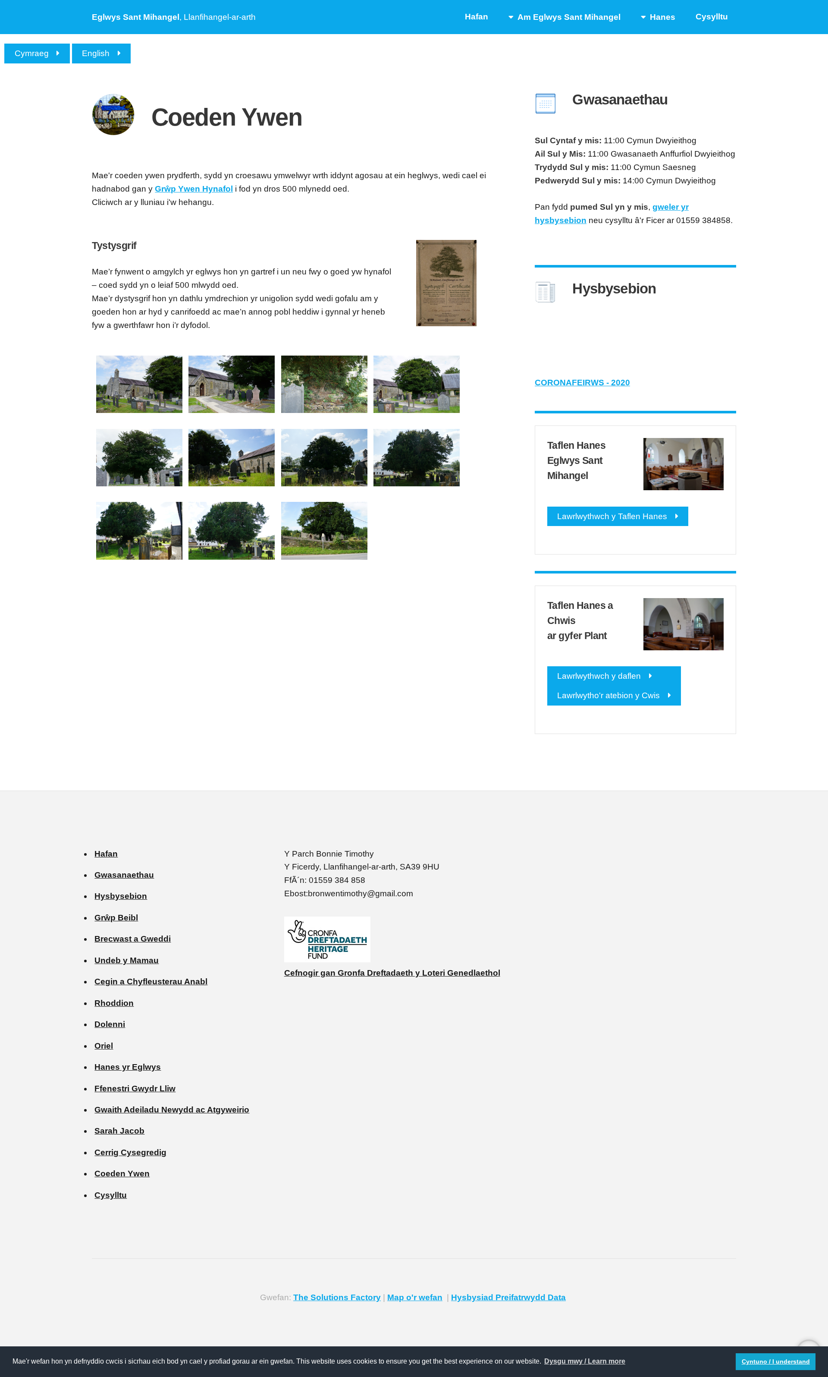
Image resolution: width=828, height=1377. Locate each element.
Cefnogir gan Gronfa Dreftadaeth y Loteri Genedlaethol (392, 972)
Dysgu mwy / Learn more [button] (584, 1361)
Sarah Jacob (119, 1130)
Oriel (103, 1045)
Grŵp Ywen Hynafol (194, 188)
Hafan (476, 16)
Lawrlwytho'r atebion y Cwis (608, 695)
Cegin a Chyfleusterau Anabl (150, 981)
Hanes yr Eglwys (127, 1066)
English (96, 53)
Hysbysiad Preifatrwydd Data (508, 1297)
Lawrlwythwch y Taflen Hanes (612, 516)
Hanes (662, 17)
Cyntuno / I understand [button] (776, 1361)
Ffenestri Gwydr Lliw (135, 1088)
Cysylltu (712, 16)
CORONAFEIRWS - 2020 (582, 382)
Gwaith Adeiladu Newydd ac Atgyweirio (171, 1109)
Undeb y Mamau (126, 960)
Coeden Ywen (122, 1173)
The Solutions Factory (337, 1297)
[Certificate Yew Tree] (446, 323)
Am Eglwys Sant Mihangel (569, 17)
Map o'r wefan (414, 1297)
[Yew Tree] (139, 410)
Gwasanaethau (124, 874)
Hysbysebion (120, 896)
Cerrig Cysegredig (130, 1152)
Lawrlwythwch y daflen (599, 676)
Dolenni (109, 1024)
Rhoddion (114, 1003)
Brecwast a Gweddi (132, 938)
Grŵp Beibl (116, 917)
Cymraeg (32, 53)
